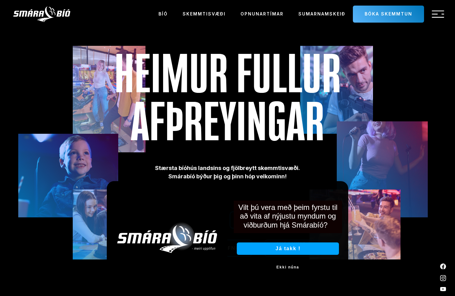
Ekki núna (287, 267)
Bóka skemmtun (388, 13)
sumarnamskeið (321, 13)
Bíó (163, 13)
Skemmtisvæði (204, 13)
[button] (438, 14)
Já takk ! (288, 248)
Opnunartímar (262, 13)
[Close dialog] (341, 188)
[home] (41, 14)
